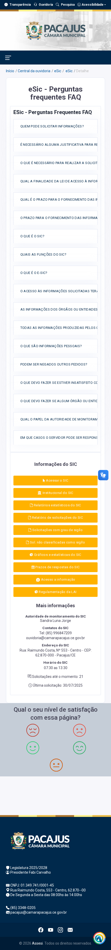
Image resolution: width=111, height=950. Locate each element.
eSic (57, 71)
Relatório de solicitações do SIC (57, 517)
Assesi (37, 943)
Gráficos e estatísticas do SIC (57, 555)
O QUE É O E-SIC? (33, 273)
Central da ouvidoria (34, 71)
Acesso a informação (57, 579)
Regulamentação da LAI (57, 592)
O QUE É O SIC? (32, 236)
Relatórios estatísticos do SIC (57, 505)
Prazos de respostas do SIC (57, 567)
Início (10, 71)
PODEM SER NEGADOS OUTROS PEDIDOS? (54, 364)
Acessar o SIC (56, 480)
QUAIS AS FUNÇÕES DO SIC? (43, 254)
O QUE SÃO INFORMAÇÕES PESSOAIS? (51, 346)
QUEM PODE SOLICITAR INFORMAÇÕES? (52, 126)
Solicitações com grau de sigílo (56, 530)
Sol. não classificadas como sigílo (57, 542)
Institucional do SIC (57, 493)
